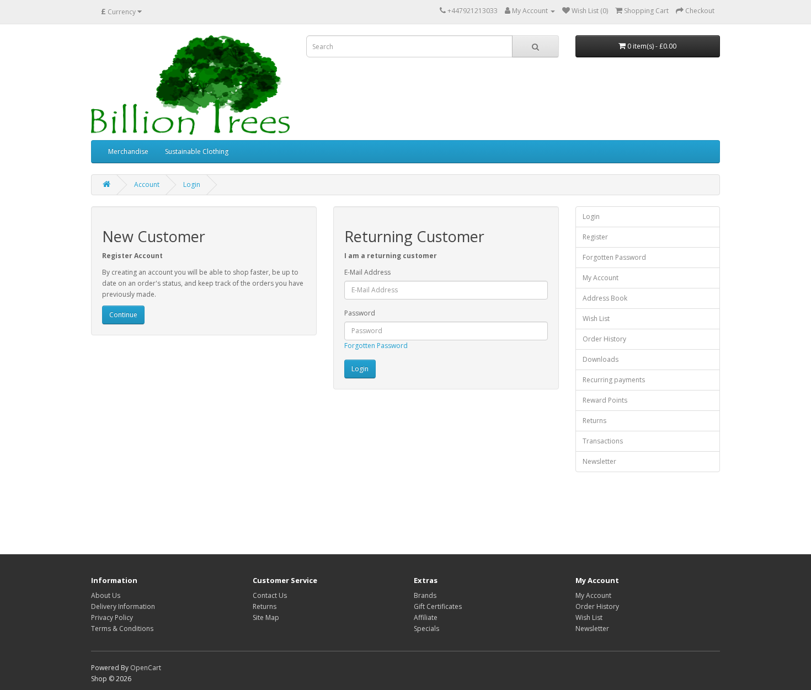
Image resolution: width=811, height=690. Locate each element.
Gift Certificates (438, 606)
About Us (105, 595)
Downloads (600, 359)
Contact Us (270, 595)
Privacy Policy (112, 617)
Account (146, 184)
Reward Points (605, 400)
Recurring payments (614, 379)
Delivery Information (123, 606)
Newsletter (599, 461)
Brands (425, 595)
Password (359, 313)
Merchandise (128, 151)
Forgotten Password (376, 345)
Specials (426, 628)
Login (191, 184)
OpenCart (145, 667)
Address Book (605, 298)
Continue (123, 314)
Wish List (596, 318)
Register (595, 237)
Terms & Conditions (122, 628)
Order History (604, 339)
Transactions (603, 441)
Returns (594, 420)
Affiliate (425, 617)
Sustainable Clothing (196, 151)
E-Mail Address (367, 272)
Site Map (266, 617)
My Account (600, 277)
